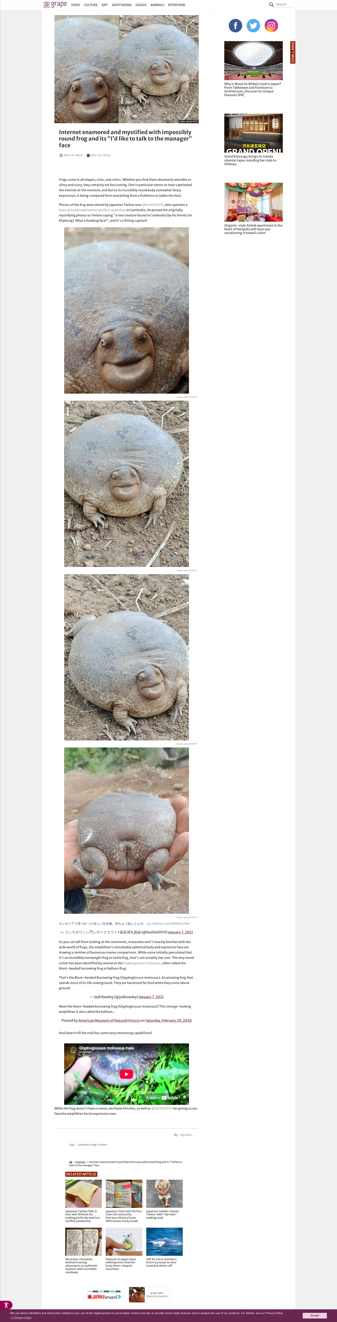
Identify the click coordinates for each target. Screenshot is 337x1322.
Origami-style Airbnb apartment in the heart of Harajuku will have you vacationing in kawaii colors (253, 229)
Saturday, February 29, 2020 (168, 1020)
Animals (157, 5)
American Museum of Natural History (109, 1020)
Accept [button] (315, 1315)
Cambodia (83, 1144)
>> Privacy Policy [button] (21, 1317)
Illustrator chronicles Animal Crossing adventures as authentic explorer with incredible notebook (81, 1266)
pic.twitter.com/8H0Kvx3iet (168, 923)
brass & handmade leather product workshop (92, 210)
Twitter (102, 1144)
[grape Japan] (70, 1162)
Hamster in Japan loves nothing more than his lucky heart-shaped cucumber (121, 1264)
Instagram (271, 25)
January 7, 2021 (180, 932)
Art (105, 5)
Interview (176, 5)
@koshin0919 (192, 121)
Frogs (94, 1144)
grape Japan (55, 5)
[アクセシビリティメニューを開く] (6, 1305)
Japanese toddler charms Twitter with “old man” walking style (162, 1214)
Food (75, 5)
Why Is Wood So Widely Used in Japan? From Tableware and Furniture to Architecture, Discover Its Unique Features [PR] (252, 89)
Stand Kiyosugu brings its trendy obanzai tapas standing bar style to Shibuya (250, 160)
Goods (141, 5)
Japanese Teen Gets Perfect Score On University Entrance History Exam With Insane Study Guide (124, 1216)
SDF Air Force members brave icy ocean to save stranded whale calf (161, 1262)
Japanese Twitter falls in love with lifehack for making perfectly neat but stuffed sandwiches (82, 1216)
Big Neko (186, 1135)
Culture (91, 5)
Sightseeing (122, 5)
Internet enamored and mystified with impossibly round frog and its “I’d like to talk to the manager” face (125, 139)
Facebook (235, 25)
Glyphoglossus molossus (142, 963)
